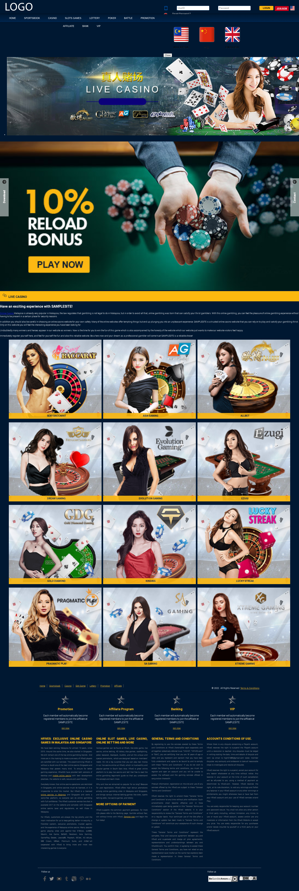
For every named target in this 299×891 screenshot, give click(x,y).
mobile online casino (62, 775)
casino (52, 18)
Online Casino (7, 313)
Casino (68, 686)
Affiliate (68, 26)
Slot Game (80, 686)
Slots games (73, 18)
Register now (129, 817)
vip (99, 26)
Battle (128, 18)
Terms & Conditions (249, 688)
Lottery (94, 18)
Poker (112, 18)
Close (168, 55)
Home (42, 686)
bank (85, 26)
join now (282, 8)
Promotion (148, 18)
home (12, 18)
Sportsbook (32, 18)
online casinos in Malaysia (53, 795)
